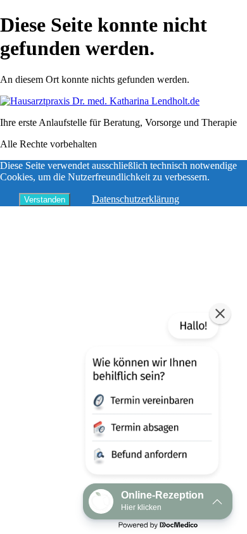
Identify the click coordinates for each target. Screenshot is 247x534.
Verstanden (44, 199)
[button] (151, 396)
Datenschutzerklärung (135, 199)
